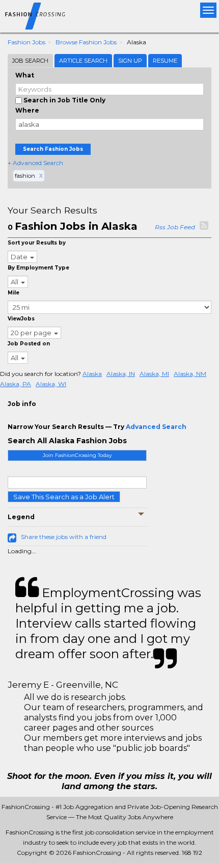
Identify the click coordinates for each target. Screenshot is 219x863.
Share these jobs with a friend (63, 537)
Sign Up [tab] (130, 60)
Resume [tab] (165, 60)
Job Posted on (29, 343)
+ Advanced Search (35, 163)
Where (27, 110)
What (24, 75)
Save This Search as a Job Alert (64, 497)
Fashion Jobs (26, 42)
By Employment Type (38, 267)
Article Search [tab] (83, 60)
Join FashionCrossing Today (77, 455)
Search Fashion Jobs (53, 149)
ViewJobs (21, 318)
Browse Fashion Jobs (86, 42)
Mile (13, 292)
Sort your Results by (37, 242)
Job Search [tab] (30, 60)
